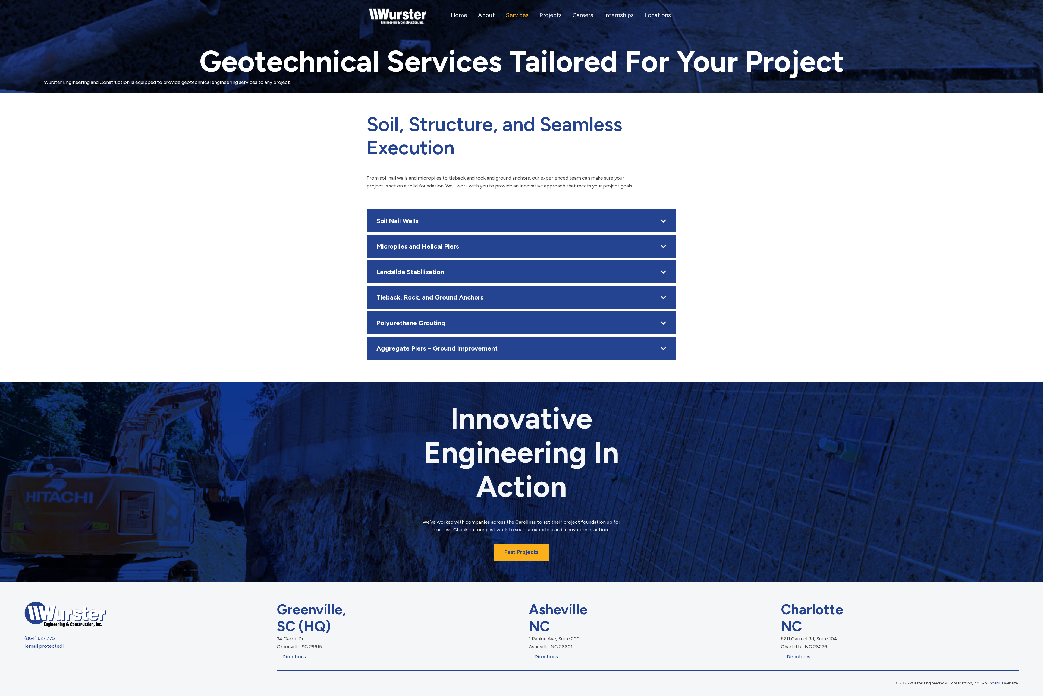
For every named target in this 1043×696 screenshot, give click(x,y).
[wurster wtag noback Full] (397, 14)
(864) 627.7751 (40, 638)
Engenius (995, 683)
